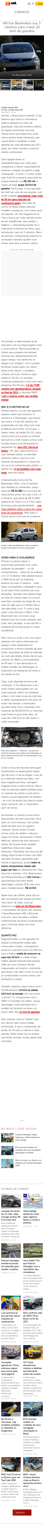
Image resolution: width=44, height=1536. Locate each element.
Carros (22, 12)
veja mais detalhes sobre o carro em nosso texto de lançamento (21, 509)
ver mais (20, 1513)
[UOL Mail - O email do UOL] (29, 3)
